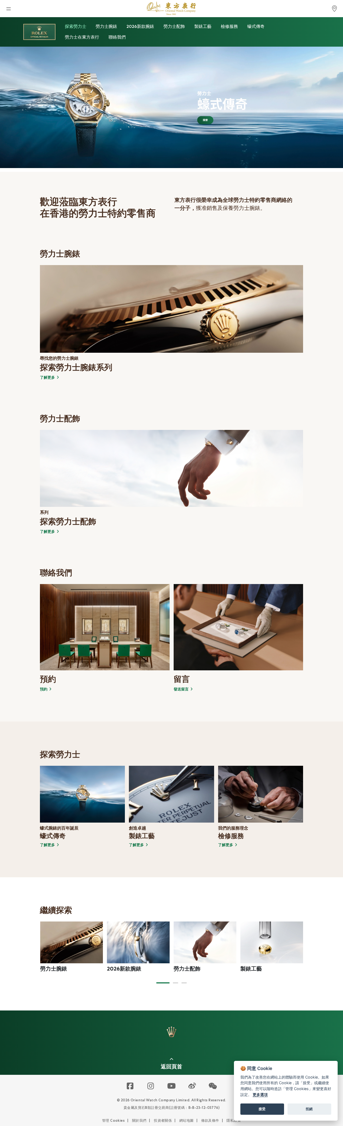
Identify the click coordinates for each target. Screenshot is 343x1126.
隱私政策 (233, 1120)
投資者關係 (163, 1120)
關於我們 (139, 1120)
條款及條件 (210, 1120)
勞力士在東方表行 (82, 37)
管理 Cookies (113, 1120)
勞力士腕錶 (106, 26)
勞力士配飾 (174, 26)
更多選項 (260, 1094)
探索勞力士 (75, 26)
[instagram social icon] (151, 1086)
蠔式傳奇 (255, 26)
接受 (262, 1109)
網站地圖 (186, 1120)
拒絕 (309, 1109)
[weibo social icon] (192, 1086)
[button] (163, 983)
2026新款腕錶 (140, 26)
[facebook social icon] (130, 1086)
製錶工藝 (202, 26)
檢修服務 (229, 26)
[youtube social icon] (171, 1086)
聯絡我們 (117, 37)
